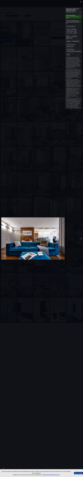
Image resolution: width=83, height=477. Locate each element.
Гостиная (68, 29)
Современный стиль (75, 41)
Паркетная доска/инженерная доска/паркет (74, 51)
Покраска (68, 54)
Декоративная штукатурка (71, 44)
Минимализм (69, 41)
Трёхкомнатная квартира (71, 26)
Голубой (69, 36)
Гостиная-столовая (70, 31)
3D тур (73, 12)
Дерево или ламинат (70, 46)
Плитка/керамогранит (70, 49)
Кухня (75, 31)
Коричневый (75, 36)
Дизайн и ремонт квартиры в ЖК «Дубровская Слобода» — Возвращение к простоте (72, 9)
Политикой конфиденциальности (51, 474)
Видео (70, 12)
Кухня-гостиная (73, 29)
